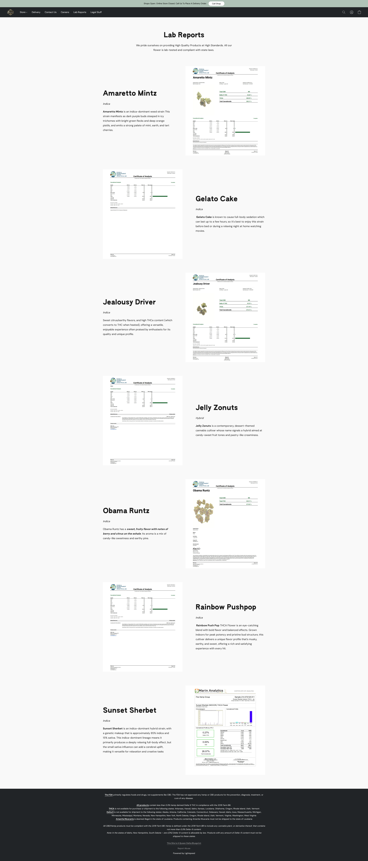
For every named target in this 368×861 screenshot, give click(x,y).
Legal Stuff (96, 12)
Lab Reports (79, 12)
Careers (65, 12)
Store (23, 12)
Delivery (36, 12)
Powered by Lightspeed (184, 853)
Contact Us (50, 12)
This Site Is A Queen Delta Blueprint (184, 843)
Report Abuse (184, 848)
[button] (216, 3)
